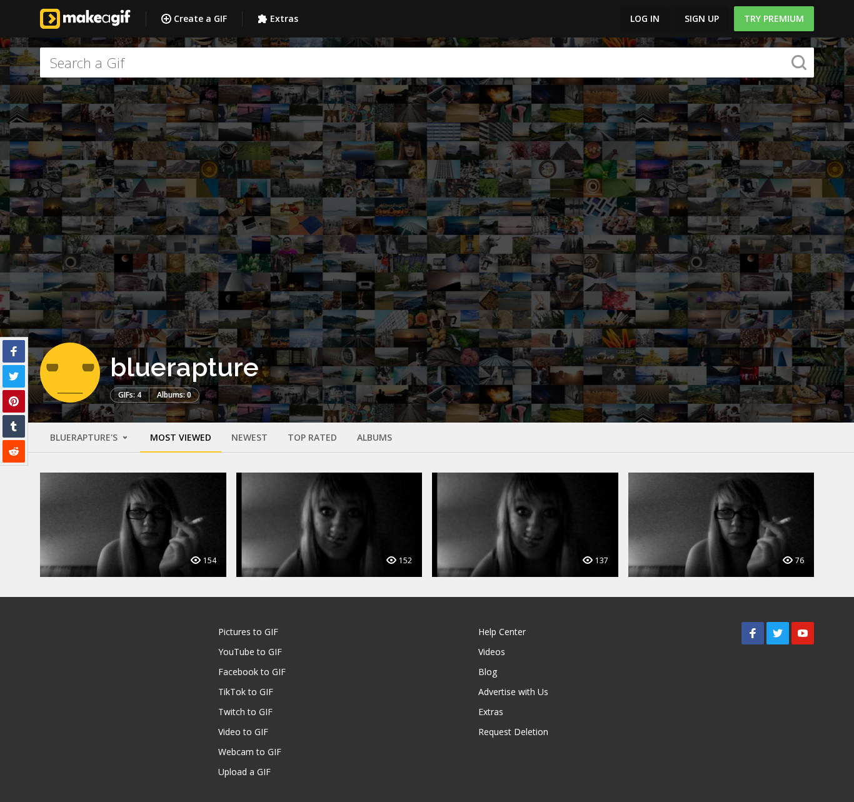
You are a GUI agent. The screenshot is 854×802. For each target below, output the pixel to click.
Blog (487, 672)
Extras (284, 18)
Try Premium (774, 18)
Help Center (502, 632)
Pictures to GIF (248, 632)
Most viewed (180, 437)
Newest (249, 437)
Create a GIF (200, 18)
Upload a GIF (244, 772)
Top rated (312, 437)
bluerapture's (85, 437)
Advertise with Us (513, 692)
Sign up (702, 18)
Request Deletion (513, 732)
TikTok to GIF (245, 692)
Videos (491, 652)
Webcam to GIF (249, 752)
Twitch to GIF (245, 712)
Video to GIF (243, 732)
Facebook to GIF (252, 672)
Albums (374, 437)
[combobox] (427, 63)
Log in (645, 18)
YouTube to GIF (250, 652)
